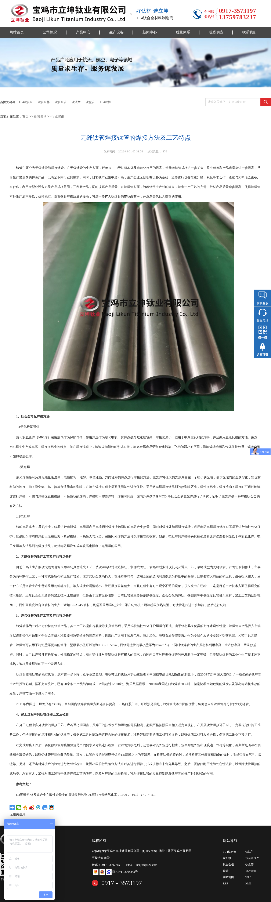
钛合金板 (228, 864)
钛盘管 (90, 102)
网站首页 (17, 32)
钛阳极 (227, 858)
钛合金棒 (44, 102)
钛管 (222, 567)
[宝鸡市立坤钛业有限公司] (67, 13)
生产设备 (116, 32)
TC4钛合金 (26, 102)
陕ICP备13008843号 (125, 871)
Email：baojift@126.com (141, 864)
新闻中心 (149, 32)
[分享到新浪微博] (32, 807)
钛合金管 (61, 102)
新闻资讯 (40, 116)
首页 (25, 116)
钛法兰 (76, 102)
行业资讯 (57, 116)
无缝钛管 (41, 168)
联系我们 (249, 32)
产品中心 (83, 32)
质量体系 (183, 32)
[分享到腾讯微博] (38, 807)
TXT (248, 877)
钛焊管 (21, 674)
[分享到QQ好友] (51, 807)
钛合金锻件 (252, 858)
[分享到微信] (18, 807)
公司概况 (50, 32)
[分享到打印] (45, 807)
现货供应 (216, 32)
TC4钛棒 (105, 102)
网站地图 (228, 877)
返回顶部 (262, 354)
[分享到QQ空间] (25, 807)
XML (248, 883)
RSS (225, 883)
